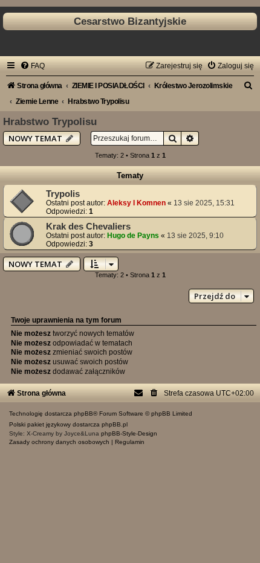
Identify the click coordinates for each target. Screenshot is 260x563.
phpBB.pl (115, 424)
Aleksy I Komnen (136, 203)
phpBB (83, 413)
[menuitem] (32, 66)
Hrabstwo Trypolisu (50, 121)
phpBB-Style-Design (129, 433)
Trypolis (63, 194)
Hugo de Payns (133, 235)
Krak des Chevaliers (88, 226)
